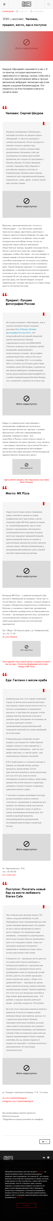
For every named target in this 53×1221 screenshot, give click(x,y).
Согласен (26, 1205)
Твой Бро (26, 4)
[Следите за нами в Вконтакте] (44, 1158)
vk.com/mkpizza (9, 637)
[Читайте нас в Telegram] (48, 1158)
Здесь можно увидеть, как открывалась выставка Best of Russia (26, 480)
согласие (40, 1172)
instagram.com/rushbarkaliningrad (17, 1101)
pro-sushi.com (9, 875)
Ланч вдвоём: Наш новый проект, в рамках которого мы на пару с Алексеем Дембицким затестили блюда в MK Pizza (26, 664)
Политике (19, 1197)
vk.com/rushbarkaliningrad (14, 1098)
